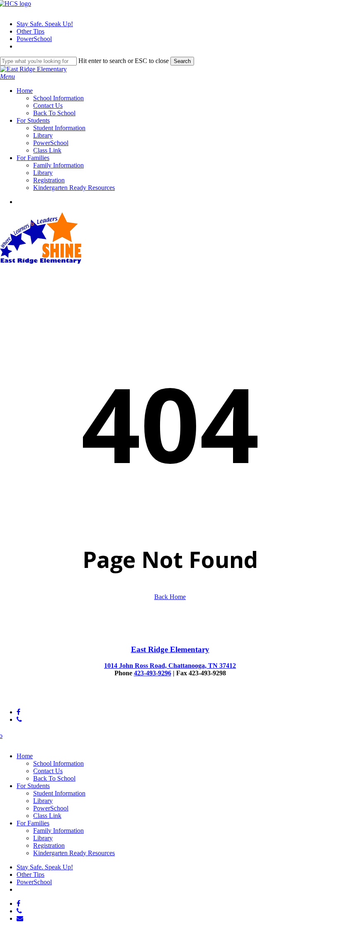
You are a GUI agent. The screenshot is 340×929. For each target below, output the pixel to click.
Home (25, 755)
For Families (33, 823)
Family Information (58, 830)
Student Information (59, 793)
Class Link (47, 815)
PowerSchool (50, 808)
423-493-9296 (152, 673)
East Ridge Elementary (170, 649)
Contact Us (48, 770)
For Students (33, 785)
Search (182, 61)
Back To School (54, 778)
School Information (58, 763)
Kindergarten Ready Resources (74, 852)
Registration (49, 845)
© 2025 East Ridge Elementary (41, 697)
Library (43, 800)
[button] (7, 76)
